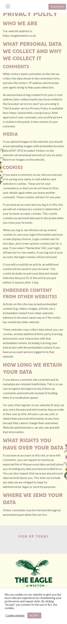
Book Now (57, 6)
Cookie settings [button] (15, 615)
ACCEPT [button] (34, 615)
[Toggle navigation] (8, 6)
